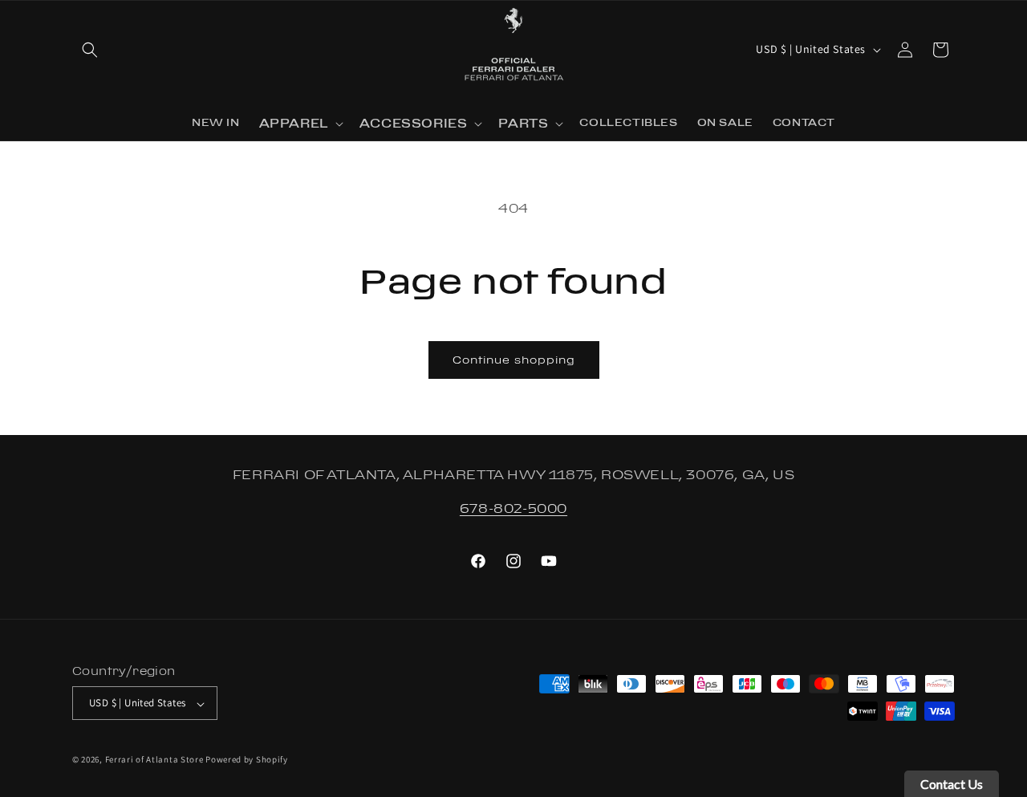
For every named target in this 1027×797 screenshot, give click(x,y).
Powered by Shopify (246, 760)
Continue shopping (514, 359)
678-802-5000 (513, 508)
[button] (90, 49)
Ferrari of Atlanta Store (154, 760)
